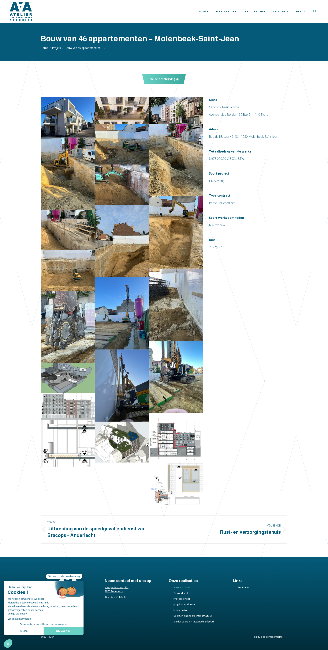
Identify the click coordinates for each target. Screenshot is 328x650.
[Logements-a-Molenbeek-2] (176, 438)
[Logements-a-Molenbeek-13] (122, 241)
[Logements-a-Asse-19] (68, 378)
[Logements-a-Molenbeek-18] (68, 327)
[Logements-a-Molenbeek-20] (122, 386)
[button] (164, 79)
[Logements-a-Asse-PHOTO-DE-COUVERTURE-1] (68, 117)
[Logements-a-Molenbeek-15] (68, 270)
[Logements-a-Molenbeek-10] (68, 174)
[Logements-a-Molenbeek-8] (122, 144)
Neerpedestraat (114, 587)
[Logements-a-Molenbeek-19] (176, 377)
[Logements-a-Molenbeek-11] (122, 184)
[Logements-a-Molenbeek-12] (176, 232)
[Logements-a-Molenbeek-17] (122, 313)
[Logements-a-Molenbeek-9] (176, 160)
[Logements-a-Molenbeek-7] (176, 110)
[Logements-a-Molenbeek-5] (176, 484)
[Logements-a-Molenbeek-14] (68, 230)
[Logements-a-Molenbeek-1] (68, 406)
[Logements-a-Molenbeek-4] (68, 443)
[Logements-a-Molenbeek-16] (176, 305)
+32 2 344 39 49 (117, 597)
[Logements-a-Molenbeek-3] (122, 442)
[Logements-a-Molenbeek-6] (122, 110)
